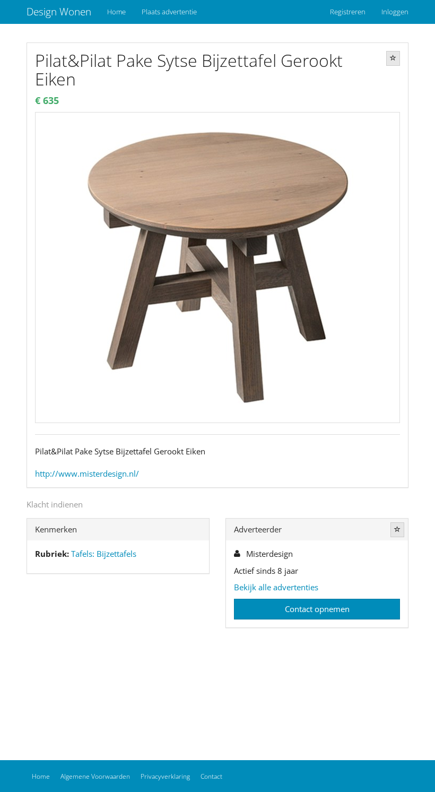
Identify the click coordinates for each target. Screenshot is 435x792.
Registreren (348, 11)
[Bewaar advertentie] (393, 58)
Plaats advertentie (169, 11)
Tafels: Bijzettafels (103, 553)
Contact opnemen (317, 609)
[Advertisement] (118, 664)
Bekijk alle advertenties (276, 587)
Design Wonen (59, 12)
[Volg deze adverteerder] (397, 529)
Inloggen (394, 11)
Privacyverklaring (165, 776)
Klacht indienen (55, 504)
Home (116, 11)
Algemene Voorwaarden (95, 776)
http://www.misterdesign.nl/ (87, 473)
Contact (211, 776)
